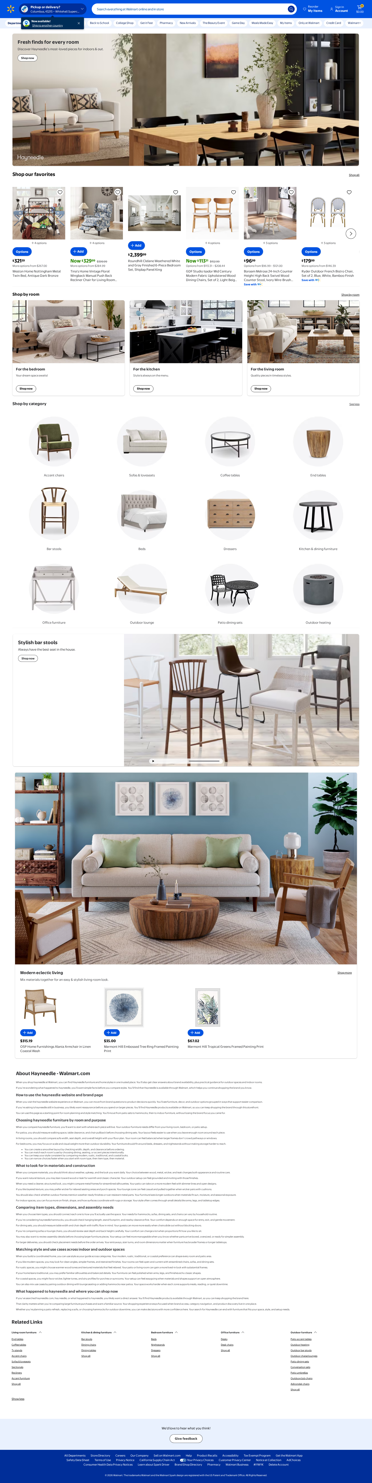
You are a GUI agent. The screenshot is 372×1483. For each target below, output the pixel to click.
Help (189, 1455)
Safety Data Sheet (78, 1460)
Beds (154, 1339)
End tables (17, 1339)
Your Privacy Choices (200, 1460)
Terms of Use (103, 1460)
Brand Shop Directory (188, 1464)
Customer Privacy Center (235, 1460)
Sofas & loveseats (21, 1361)
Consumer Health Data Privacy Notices (108, 1464)
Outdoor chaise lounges (304, 1355)
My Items (286, 23)
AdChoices (294, 1460)
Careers (120, 1455)
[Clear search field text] (281, 9)
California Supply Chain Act (157, 1460)
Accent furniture (21, 1378)
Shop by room (350, 294)
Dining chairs (88, 1344)
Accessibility (230, 1455)
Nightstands (158, 1344)
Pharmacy (166, 23)
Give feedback (186, 1438)
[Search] (291, 9)
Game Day (238, 23)
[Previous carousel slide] (175, 761)
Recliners (17, 1372)
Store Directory (100, 1455)
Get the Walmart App (289, 1455)
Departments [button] (16, 23)
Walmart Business (237, 1464)
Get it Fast (146, 23)
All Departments (74, 1455)
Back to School (99, 23)
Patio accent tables (301, 1339)
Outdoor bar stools (301, 1350)
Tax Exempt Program (257, 1455)
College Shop (124, 23)
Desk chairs (227, 1344)
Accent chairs (19, 1355)
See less (354, 404)
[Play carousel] (153, 761)
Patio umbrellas (299, 1372)
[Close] (79, 23)
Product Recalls (207, 1455)
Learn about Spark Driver (153, 1464)
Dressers (155, 1350)
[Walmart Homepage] (10, 9)
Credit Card (333, 23)
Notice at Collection (268, 1460)
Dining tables (88, 1350)
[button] (313, 9)
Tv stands (17, 1350)
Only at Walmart (309, 23)
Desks (224, 1339)
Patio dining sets (300, 1361)
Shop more (345, 972)
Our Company (139, 1455)
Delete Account (279, 1464)
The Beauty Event (214, 23)
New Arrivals (188, 23)
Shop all (354, 175)
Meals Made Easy (262, 23)
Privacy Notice (125, 1460)
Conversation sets (300, 1367)
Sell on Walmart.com (167, 1455)
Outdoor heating (300, 1344)
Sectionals (17, 1367)
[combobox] (194, 9)
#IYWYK (259, 1464)
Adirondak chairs (300, 1383)
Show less (18, 1399)
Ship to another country (47, 25)
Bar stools (86, 1339)
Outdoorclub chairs (301, 1378)
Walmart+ (354, 23)
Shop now (26, 388)
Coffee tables (19, 1344)
